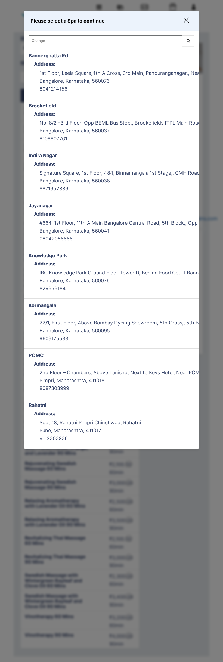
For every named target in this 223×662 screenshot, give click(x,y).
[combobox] (111, 42)
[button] (183, 21)
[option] (111, 74)
